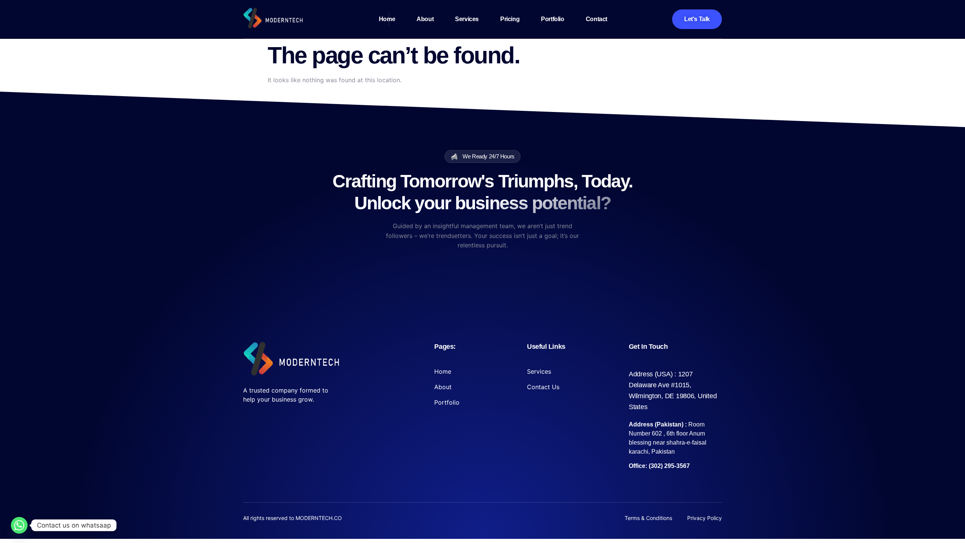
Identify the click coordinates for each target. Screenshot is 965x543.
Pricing (509, 19)
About (425, 19)
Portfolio (552, 19)
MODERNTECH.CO (319, 518)
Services (467, 19)
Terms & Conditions (648, 518)
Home (387, 19)
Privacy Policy (704, 518)
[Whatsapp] (19, 525)
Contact (596, 19)
